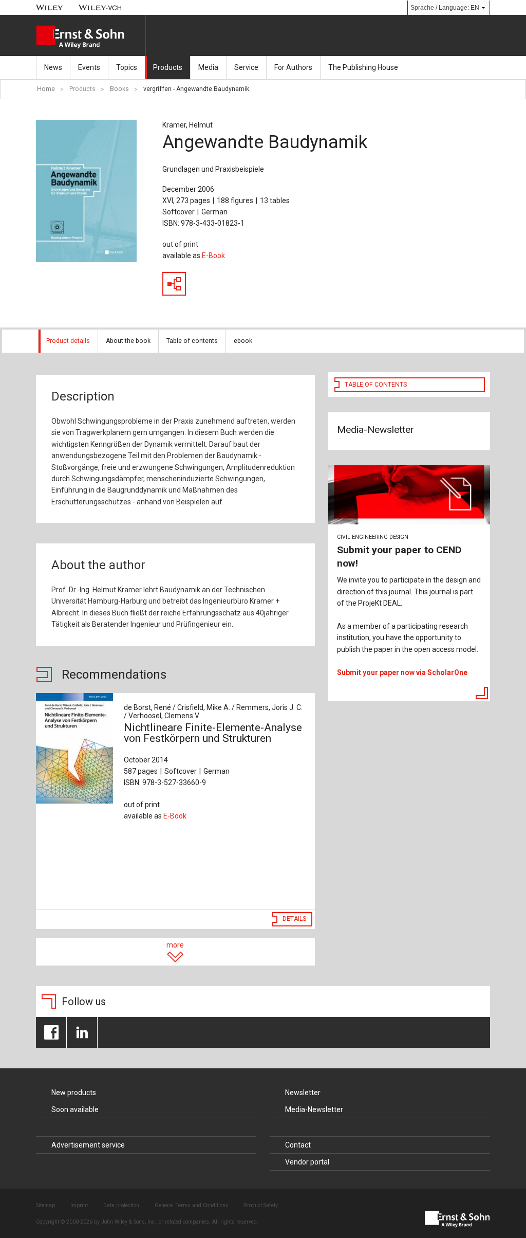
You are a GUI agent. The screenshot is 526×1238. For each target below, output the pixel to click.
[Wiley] (49, 7)
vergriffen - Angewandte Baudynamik (196, 89)
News (53, 67)
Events (89, 67)
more (175, 945)
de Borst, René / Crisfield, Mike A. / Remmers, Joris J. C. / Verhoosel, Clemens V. (213, 711)
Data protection (121, 1205)
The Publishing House (363, 67)
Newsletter (303, 1092)
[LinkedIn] (82, 1032)
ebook (243, 340)
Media (208, 67)
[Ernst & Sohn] (90, 37)
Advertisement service (88, 1145)
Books (119, 89)
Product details (68, 340)
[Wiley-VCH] (100, 7)
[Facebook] (51, 1032)
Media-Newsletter (314, 1109)
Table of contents (192, 340)
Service (246, 67)
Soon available (75, 1109)
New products (73, 1092)
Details (294, 918)
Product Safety (261, 1205)
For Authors (293, 67)
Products (167, 67)
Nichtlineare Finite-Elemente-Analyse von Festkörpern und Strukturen (213, 732)
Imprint (79, 1205)
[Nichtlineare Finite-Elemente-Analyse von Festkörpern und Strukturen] (75, 748)
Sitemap (45, 1205)
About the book (128, 340)
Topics (126, 67)
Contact (298, 1145)
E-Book (213, 255)
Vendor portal (307, 1162)
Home (46, 89)
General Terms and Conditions (192, 1205)
